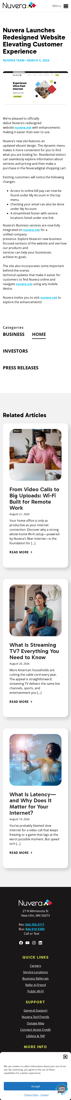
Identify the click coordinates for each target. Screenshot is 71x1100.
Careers (35, 966)
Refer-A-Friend (35, 985)
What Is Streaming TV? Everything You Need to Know (34, 651)
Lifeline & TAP (35, 1036)
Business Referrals (35, 978)
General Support (36, 1010)
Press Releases (20, 367)
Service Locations (35, 972)
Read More (19, 552)
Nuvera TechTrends (35, 1017)
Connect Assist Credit (35, 1030)
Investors (15, 351)
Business (13, 334)
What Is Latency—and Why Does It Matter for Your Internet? (32, 803)
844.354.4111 (34, 924)
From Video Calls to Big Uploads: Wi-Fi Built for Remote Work (34, 498)
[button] (65, 1057)
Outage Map (35, 1023)
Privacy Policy (31, 1094)
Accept (35, 1086)
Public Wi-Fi (35, 991)
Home (39, 334)
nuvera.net (23, 127)
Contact (45, 1094)
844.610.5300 (35, 929)
